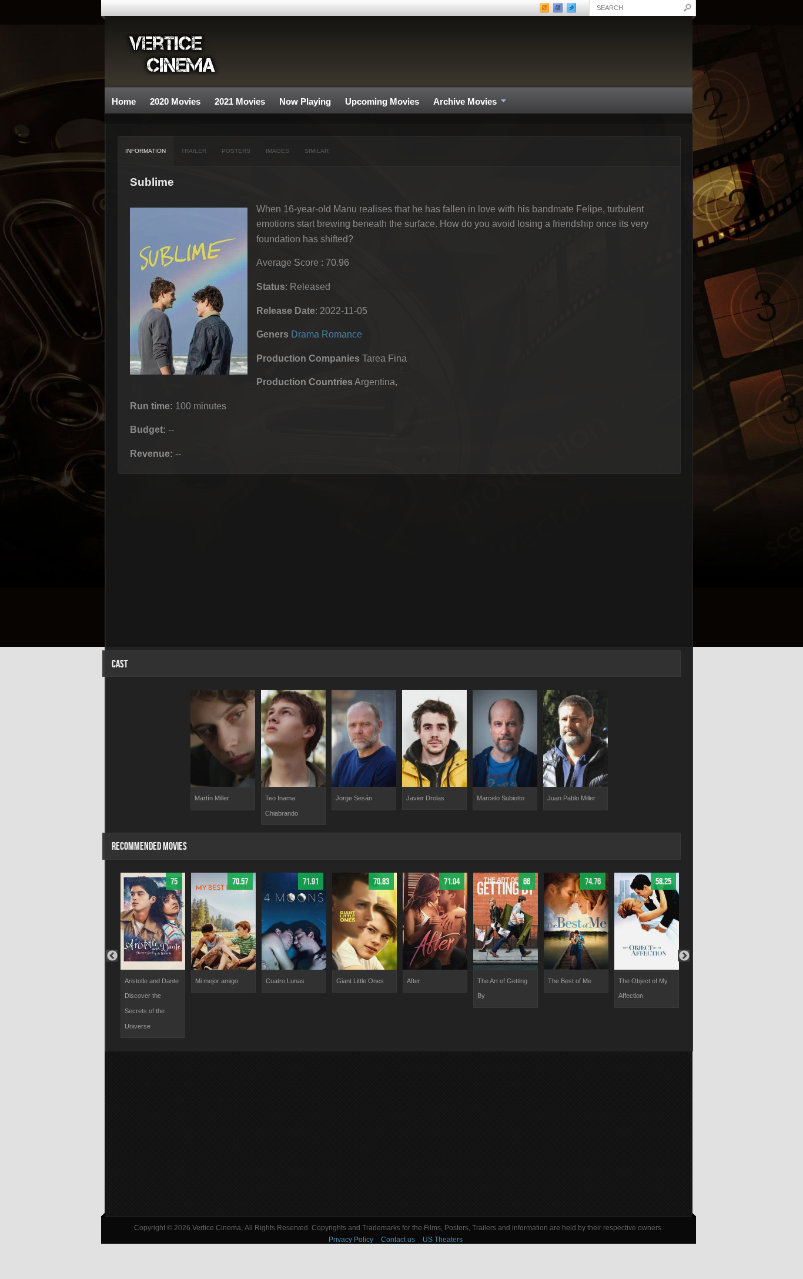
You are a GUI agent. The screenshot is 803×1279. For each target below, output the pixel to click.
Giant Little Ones (360, 980)
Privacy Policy (351, 1239)
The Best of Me (569, 980)
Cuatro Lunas (285, 980)
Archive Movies (461, 102)
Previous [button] (112, 955)
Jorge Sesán (354, 798)
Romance (342, 334)
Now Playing (305, 101)
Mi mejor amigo (216, 980)
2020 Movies (175, 101)
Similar (317, 151)
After (413, 980)
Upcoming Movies (382, 101)
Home (124, 101)
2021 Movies (240, 101)
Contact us (398, 1239)
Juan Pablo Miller (571, 798)
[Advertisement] (398, 1133)
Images (277, 151)
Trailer (193, 151)
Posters (236, 151)
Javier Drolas (425, 798)
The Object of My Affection (643, 988)
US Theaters (443, 1239)
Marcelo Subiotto (500, 798)
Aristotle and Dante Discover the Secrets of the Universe (152, 1003)
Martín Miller (212, 798)
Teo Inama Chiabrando (281, 805)
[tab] (145, 151)
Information (145, 151)
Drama (305, 334)
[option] (223, 750)
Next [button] (684, 955)
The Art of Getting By (502, 988)
